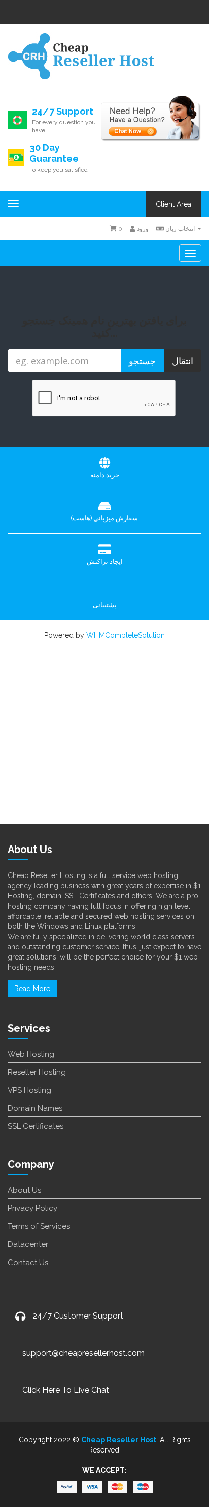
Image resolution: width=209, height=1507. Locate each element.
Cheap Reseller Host (118, 1440)
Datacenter (28, 1244)
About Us (24, 1190)
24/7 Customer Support (77, 1316)
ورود (142, 228)
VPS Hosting (29, 1090)
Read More (32, 988)
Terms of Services (39, 1226)
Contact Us (28, 1262)
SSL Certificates (35, 1126)
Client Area (173, 204)
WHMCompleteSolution (125, 635)
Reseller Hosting (37, 1072)
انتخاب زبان (180, 228)
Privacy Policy (32, 1208)
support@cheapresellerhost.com (83, 1353)
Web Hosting (31, 1054)
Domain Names (35, 1108)
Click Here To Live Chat (65, 1390)
